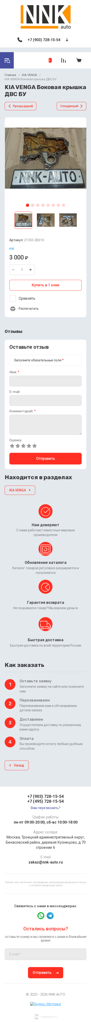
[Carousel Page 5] (48, 205)
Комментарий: (22, 411)
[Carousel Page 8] (63, 205)
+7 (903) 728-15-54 (44, 40)
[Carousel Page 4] (43, 205)
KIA (11, 248)
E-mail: (14, 392)
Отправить (45, 458)
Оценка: (15, 440)
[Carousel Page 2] (32, 205)
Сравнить (27, 298)
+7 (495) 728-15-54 (45, 801)
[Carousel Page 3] (37, 205)
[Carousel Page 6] (53, 205)
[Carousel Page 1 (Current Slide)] (27, 205)
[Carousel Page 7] (58, 205)
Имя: (14, 372)
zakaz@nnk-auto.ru (45, 862)
